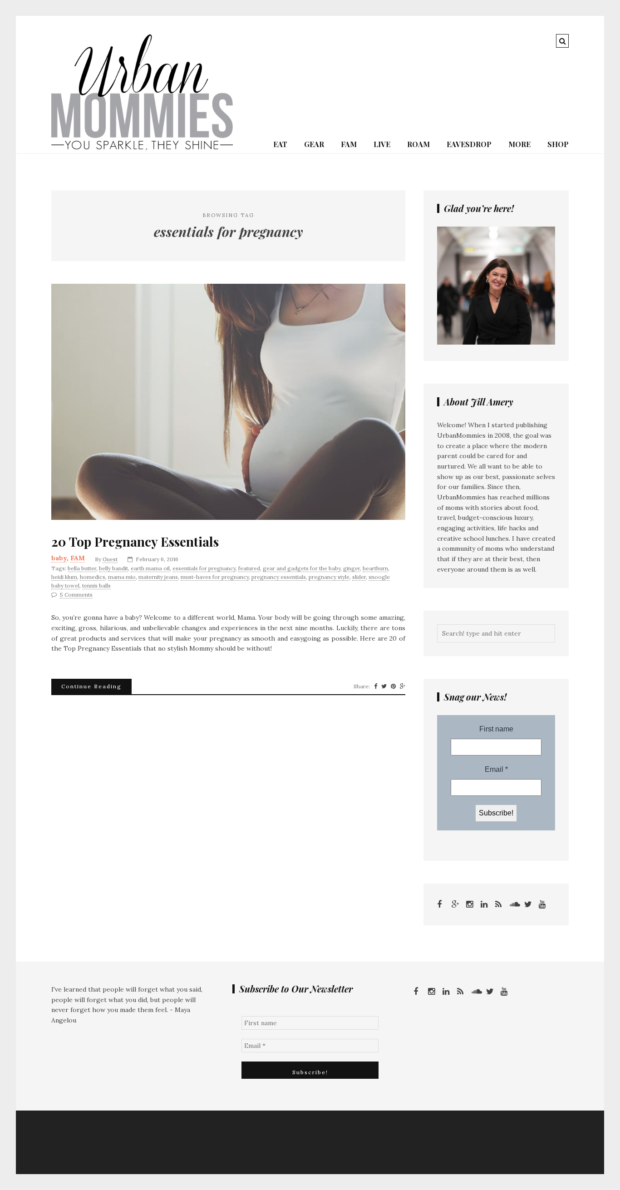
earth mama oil (150, 568)
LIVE (382, 144)
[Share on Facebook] (375, 686)
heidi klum (64, 576)
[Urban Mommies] (142, 148)
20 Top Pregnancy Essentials (135, 541)
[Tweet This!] (384, 686)
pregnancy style (329, 576)
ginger (351, 568)
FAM (349, 144)
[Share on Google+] (402, 686)
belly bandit (113, 568)
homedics (92, 576)
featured (249, 568)
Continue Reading (91, 686)
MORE (519, 144)
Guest (110, 559)
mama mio (122, 576)
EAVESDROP (469, 144)
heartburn (375, 568)
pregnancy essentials (278, 576)
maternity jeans (158, 576)
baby (59, 558)
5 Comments (76, 594)
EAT (280, 144)
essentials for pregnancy (204, 568)
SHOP (558, 144)
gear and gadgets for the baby (301, 568)
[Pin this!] (393, 686)
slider (359, 576)
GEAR (314, 144)
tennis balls (96, 585)
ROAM (418, 144)
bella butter (82, 568)
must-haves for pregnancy (215, 576)
